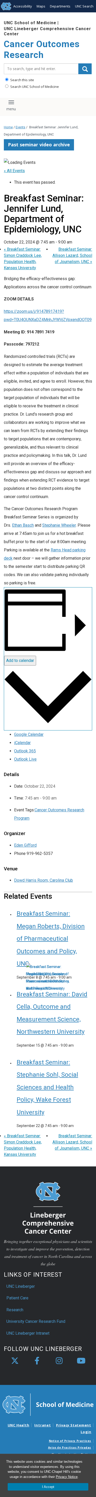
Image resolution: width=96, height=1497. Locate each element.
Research (14, 1309)
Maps (41, 6)
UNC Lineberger (20, 1286)
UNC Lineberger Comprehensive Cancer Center (47, 31)
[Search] (85, 68)
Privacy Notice (67, 1477)
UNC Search (84, 6)
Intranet (42, 1425)
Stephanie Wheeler (59, 525)
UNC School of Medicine (30, 22)
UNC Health (18, 1425)
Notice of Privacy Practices (70, 1441)
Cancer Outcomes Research (42, 49)
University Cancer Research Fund (35, 1321)
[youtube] (81, 1361)
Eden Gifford (25, 845)
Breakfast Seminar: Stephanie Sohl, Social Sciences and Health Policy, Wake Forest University (47, 1087)
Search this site (21, 80)
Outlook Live (25, 759)
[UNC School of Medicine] (48, 1404)
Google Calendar (29, 734)
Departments (60, 6)
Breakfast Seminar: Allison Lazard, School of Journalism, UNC (72, 255)
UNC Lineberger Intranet (27, 1333)
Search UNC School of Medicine (34, 86)
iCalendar (22, 742)
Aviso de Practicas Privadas (69, 1447)
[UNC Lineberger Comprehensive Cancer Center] (48, 1207)
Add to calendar (20, 660)
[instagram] (59, 1361)
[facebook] (36, 1361)
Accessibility (22, 6)
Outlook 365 (25, 751)
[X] (14, 1361)
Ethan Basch (23, 525)
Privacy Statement (73, 1425)
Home (8, 127)
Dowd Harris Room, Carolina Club (43, 880)
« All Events (14, 170)
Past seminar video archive (39, 144)
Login (86, 1431)
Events (20, 127)
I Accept (48, 1487)
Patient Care (17, 1298)
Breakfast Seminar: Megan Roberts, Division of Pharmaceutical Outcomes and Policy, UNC (51, 938)
